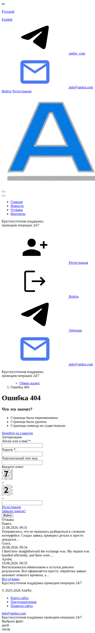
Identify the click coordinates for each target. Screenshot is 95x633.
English (7, 19)
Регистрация (21, 91)
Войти (6, 91)
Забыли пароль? (14, 511)
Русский (8, 11)
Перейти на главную (17, 433)
